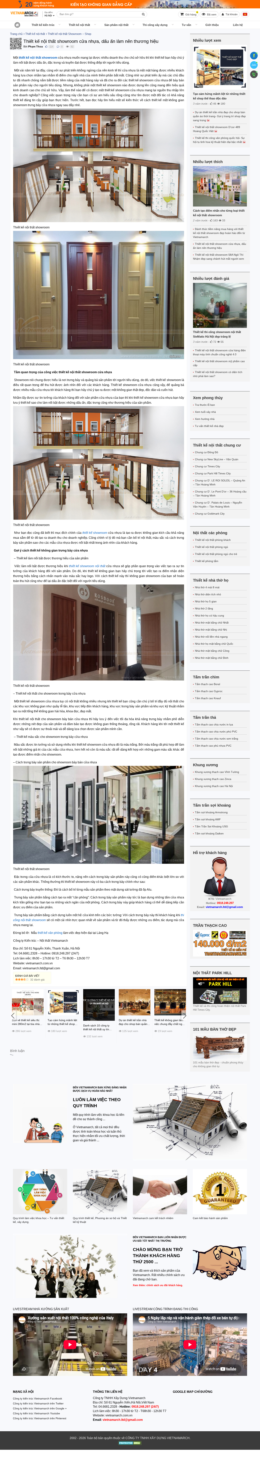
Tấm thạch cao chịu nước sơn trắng (216, 738)
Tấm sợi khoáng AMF (208, 819)
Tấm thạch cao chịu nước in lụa (214, 724)
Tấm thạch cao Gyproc (209, 691)
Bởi (25, 46)
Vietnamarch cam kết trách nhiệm (153, 1218)
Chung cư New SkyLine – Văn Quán (216, 459)
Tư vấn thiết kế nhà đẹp (209, 425)
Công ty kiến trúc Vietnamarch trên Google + (40, 1408)
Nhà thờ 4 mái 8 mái (207, 587)
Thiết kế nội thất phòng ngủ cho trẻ (216, 554)
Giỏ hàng (191, 13)
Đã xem (211, 14)
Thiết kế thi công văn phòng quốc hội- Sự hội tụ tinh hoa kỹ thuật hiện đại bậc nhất (219, 139)
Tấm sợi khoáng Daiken (209, 833)
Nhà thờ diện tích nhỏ (208, 594)
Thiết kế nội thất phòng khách (213, 539)
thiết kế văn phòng (50, 932)
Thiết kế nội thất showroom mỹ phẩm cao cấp (219, 363)
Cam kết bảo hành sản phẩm (210, 1218)
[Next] (184, 1015)
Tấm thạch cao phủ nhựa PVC (213, 745)
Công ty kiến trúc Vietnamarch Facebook (37, 1398)
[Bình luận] (58, 46)
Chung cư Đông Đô (206, 452)
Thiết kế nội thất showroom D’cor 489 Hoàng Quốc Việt (216, 129)
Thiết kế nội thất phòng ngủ (211, 546)
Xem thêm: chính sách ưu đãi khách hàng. (158, 1285)
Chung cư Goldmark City (210, 513)
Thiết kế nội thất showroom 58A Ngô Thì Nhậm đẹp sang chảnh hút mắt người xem (218, 256)
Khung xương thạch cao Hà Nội (214, 786)
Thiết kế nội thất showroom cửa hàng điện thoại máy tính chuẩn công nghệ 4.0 (219, 352)
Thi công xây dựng (155, 24)
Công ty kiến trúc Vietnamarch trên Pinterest (39, 1418)
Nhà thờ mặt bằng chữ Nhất (212, 622)
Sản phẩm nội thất (116, 24)
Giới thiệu (212, 24)
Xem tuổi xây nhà (205, 411)
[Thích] (46, 46)
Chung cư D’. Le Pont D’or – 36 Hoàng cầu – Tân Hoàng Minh (219, 493)
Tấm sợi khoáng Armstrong (211, 812)
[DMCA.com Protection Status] (130, 1443)
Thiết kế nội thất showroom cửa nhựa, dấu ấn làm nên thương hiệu (219, 245)
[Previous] (13, 1015)
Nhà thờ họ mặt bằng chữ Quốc (214, 643)
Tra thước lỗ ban (205, 404)
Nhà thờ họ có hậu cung (209, 615)
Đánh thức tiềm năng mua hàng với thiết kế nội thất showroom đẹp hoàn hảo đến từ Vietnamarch (219, 233)
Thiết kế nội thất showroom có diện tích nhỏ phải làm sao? (217, 374)
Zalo (254, 65)
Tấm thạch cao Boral (207, 684)
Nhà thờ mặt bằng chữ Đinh (211, 657)
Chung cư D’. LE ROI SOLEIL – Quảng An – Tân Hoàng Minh (219, 482)
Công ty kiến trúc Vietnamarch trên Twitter (38, 1403)
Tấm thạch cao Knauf (208, 698)
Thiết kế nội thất (79, 24)
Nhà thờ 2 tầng (204, 608)
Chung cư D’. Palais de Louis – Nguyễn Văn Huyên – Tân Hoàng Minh (217, 504)
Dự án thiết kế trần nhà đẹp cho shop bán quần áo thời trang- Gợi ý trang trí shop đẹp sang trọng (219, 116)
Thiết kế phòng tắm (206, 561)
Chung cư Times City (207, 466)
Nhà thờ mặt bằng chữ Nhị (211, 629)
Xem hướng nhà (205, 418)
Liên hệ (238, 24)
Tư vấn (186, 24)
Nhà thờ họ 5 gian (206, 601)
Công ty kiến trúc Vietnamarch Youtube (36, 1413)
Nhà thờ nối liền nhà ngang (211, 636)
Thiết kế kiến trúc (43, 24)
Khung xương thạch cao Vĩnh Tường (217, 771)
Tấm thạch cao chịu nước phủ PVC (216, 731)
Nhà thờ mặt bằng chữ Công (212, 650)
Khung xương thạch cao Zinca (213, 779)
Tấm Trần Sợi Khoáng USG (211, 826)
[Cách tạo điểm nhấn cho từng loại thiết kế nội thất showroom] (220, 186)
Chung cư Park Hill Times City (213, 473)
